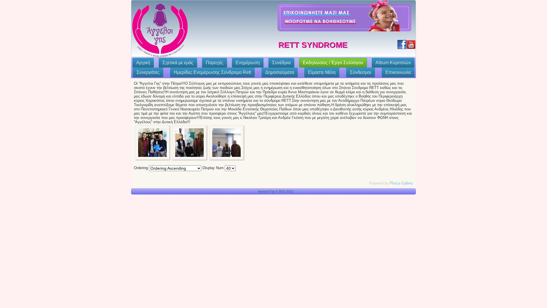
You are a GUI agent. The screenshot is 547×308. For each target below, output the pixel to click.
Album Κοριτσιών (393, 62)
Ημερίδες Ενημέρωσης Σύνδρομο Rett (212, 72)
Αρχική (143, 62)
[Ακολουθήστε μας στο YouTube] (411, 44)
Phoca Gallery (401, 183)
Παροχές (214, 62)
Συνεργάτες (148, 72)
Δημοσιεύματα (279, 72)
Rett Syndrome (313, 44)
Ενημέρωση (248, 62)
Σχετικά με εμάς (177, 62)
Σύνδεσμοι (360, 72)
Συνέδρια (281, 62)
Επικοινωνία (398, 72)
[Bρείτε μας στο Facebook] (402, 44)
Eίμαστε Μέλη (322, 72)
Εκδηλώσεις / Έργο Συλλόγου (333, 62)
